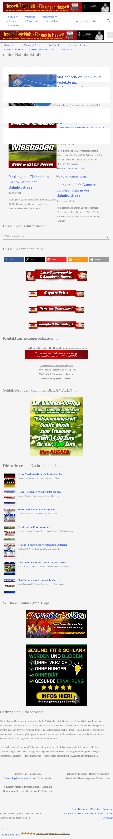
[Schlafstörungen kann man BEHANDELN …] (56, 426)
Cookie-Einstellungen (10, 834)
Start (74, 809)
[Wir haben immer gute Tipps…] (56, 624)
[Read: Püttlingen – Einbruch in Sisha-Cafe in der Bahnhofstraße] (71, 168)
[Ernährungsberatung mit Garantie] (56, 675)
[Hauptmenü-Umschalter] (110, 35)
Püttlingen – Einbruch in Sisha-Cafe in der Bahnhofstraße (29, 182)
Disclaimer (96, 809)
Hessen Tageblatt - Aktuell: (17, 778)
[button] (16, 16)
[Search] (108, 21)
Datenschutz (84, 809)
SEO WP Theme (72, 813)
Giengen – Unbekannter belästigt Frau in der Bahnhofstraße (75, 190)
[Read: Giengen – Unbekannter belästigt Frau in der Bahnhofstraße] (72, 176)
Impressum (108, 809)
